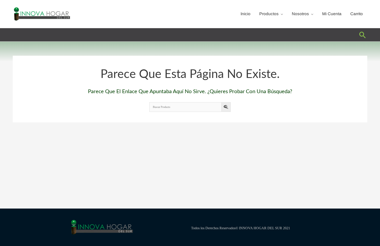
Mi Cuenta (332, 13)
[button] (362, 34)
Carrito (356, 13)
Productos (269, 13)
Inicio (245, 13)
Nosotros (300, 13)
